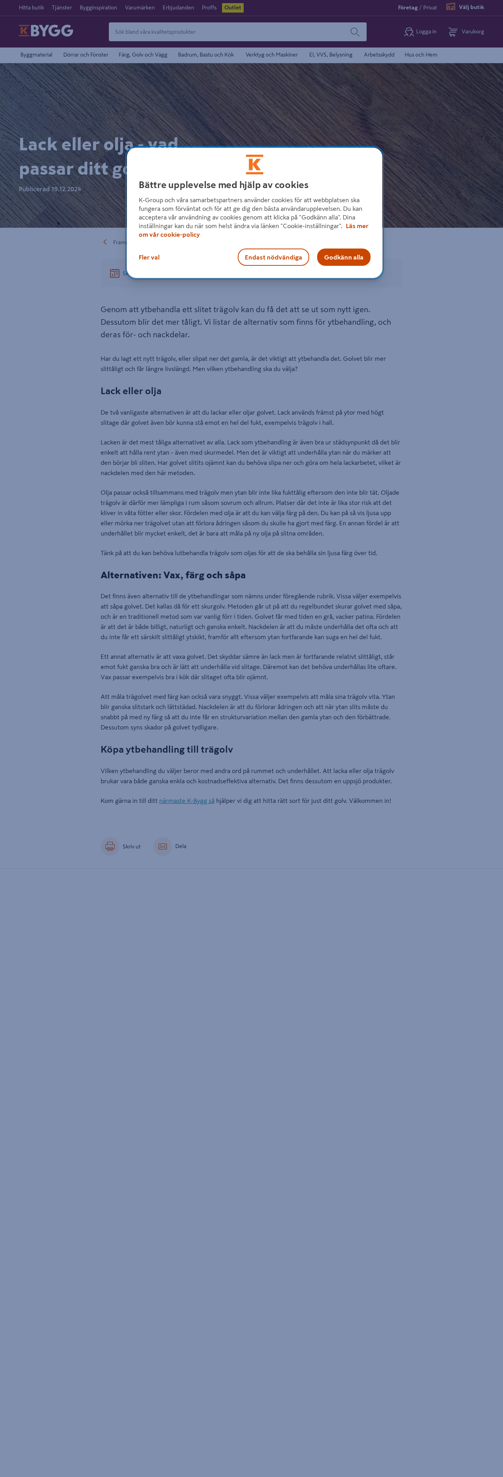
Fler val (149, 257)
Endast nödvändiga (273, 257)
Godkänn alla (343, 257)
